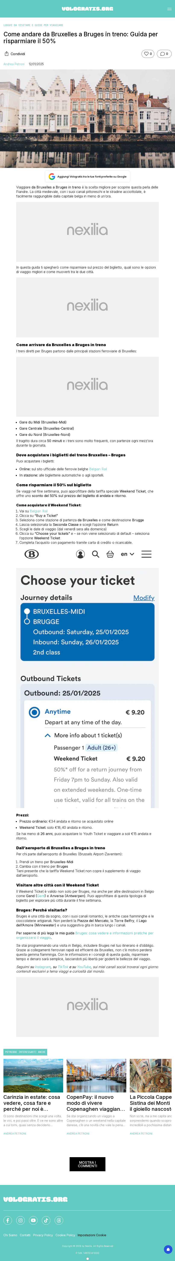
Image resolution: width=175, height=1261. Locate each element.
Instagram (43, 967)
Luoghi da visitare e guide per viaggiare (33, 25)
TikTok (62, 967)
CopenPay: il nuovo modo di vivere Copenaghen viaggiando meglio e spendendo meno (96, 1103)
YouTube (84, 967)
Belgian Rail (98, 469)
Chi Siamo (10, 1235)
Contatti (25, 1235)
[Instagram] (18, 1218)
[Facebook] (5, 1218)
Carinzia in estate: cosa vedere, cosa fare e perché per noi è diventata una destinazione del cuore (31, 1103)
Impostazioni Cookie (92, 1235)
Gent (41, 896)
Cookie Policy (65, 1235)
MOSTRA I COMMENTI (87, 1164)
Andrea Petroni (14, 64)
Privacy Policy (43, 1235)
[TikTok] (43, 1218)
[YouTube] (30, 1218)
